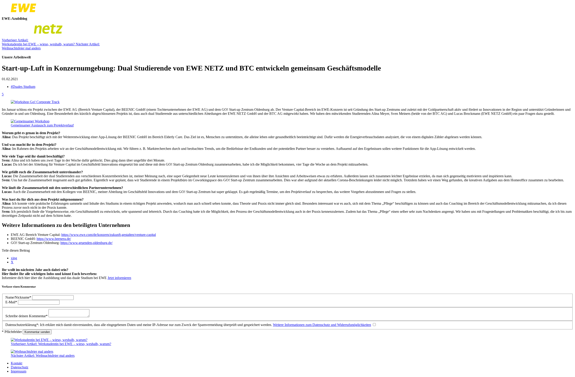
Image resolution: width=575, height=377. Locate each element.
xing (14, 258)
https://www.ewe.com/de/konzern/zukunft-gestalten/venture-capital (108, 235)
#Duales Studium (23, 87)
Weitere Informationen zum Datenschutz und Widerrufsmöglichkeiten (322, 325)
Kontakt (16, 363)
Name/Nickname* (18, 297)
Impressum (18, 371)
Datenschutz (19, 367)
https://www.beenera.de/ (54, 239)
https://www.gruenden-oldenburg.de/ (86, 243)
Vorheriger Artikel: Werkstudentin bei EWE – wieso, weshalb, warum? (39, 42)
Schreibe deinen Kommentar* (27, 316)
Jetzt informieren (119, 278)
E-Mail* (11, 302)
